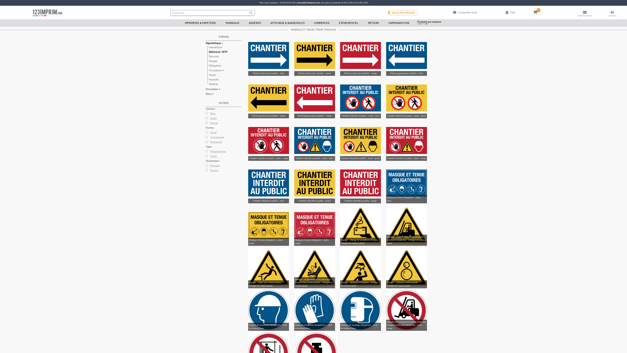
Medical (213, 84)
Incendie (214, 79)
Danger (213, 61)
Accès (212, 75)
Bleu (213, 113)
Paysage (215, 166)
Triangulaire (217, 137)
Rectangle (216, 142)
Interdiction (215, 47)
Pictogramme (218, 151)
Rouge (214, 123)
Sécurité (214, 56)
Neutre (214, 170)
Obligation (215, 65)
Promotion (212, 89)
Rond (213, 132)
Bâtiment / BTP (218, 52)
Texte (213, 156)
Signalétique (214, 43)
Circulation (215, 70)
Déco (209, 94)
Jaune (213, 118)
